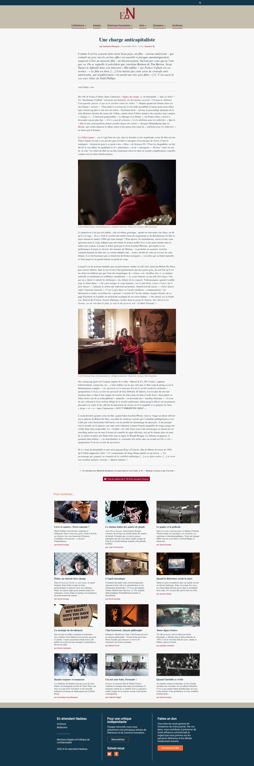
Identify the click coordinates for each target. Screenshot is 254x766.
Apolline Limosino (167, 646)
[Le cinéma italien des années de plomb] (127, 511)
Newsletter (118, 739)
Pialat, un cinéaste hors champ (70, 578)
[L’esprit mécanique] (127, 563)
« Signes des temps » (131, 96)
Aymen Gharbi (165, 594)
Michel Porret (114, 646)
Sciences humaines (118, 25)
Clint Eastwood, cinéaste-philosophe (123, 630)
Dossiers (158, 25)
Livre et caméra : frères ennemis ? (71, 527)
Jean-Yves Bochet (116, 547)
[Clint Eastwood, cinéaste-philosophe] (127, 615)
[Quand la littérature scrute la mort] (178, 563)
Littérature (78, 25)
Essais (97, 25)
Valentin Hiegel (115, 697)
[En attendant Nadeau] (127, 13)
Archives (177, 25)
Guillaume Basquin (111, 46)
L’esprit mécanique (115, 578)
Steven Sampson (64, 648)
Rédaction (62, 727)
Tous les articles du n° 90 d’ (127, 478)
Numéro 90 (150, 46)
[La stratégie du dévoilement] (75, 615)
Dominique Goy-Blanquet (67, 697)
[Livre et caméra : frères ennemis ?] (75, 511)
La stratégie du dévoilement (68, 630)
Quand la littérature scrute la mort (174, 578)
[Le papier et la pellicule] (178, 511)
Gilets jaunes (88, 137)
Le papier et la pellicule (170, 527)
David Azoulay (63, 545)
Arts (141, 25)
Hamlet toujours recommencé (69, 679)
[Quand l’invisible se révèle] (178, 664)
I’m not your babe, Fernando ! (121, 679)
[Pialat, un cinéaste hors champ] (75, 563)
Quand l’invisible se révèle (170, 679)
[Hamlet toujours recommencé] (75, 664)
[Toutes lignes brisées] (178, 615)
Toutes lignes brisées (167, 630)
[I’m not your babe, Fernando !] (127, 664)
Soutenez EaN (170, 748)
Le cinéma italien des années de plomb (125, 527)
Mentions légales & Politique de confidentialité (73, 741)
